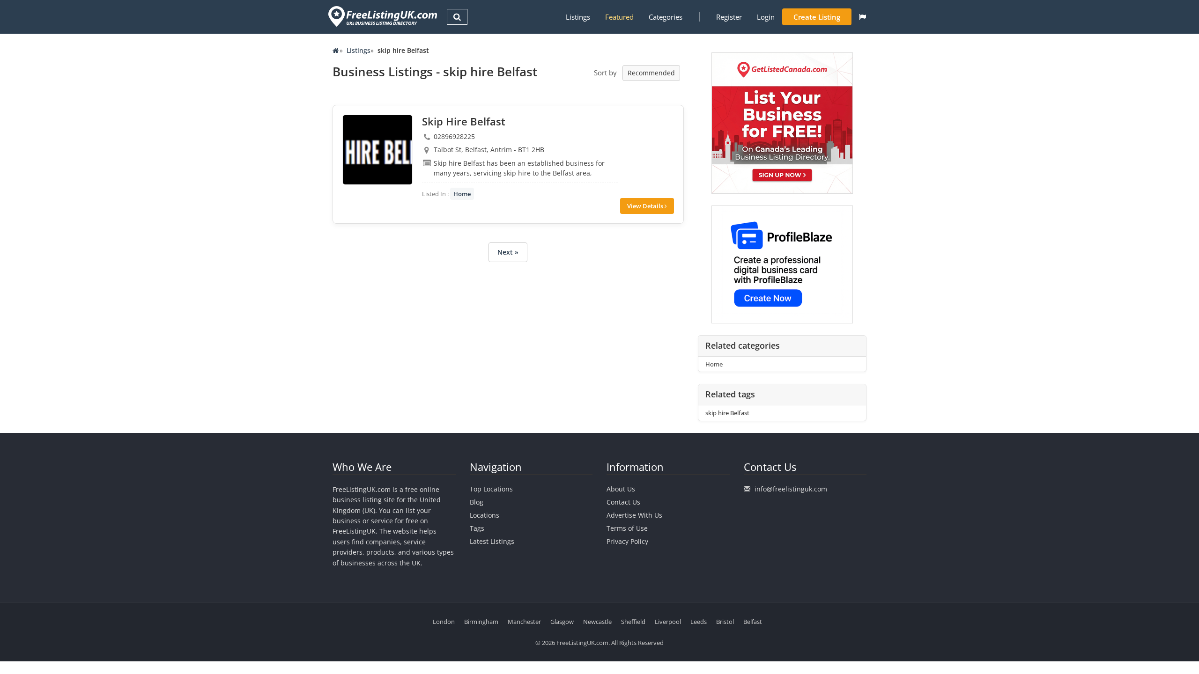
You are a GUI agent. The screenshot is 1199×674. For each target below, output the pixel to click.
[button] (862, 16)
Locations (484, 515)
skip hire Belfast (727, 413)
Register (729, 17)
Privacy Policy (627, 541)
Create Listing (816, 17)
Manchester (524, 621)
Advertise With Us (634, 515)
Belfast (752, 621)
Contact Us (623, 502)
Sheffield (633, 621)
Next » (507, 252)
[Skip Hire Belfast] (377, 149)
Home (462, 194)
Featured (619, 17)
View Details (646, 206)
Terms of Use (627, 528)
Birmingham (481, 621)
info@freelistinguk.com (791, 488)
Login (766, 17)
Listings (578, 17)
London (444, 621)
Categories (665, 17)
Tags (477, 528)
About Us (621, 488)
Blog (476, 502)
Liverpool (668, 621)
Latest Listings (492, 541)
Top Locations (491, 488)
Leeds (698, 621)
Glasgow (562, 621)
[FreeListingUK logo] (381, 16)
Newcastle (597, 621)
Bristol (725, 621)
